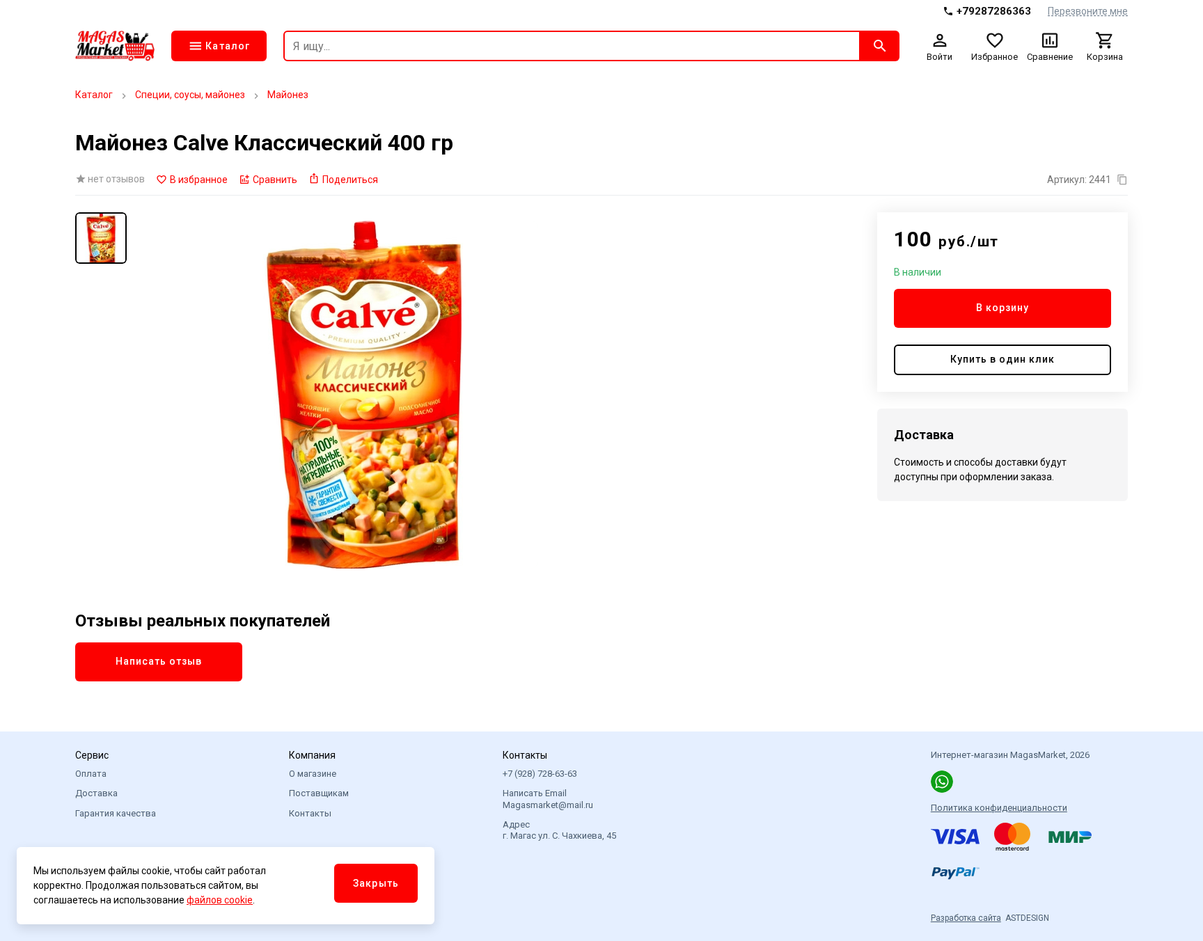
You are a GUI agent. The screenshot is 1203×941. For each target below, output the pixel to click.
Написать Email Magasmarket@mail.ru (548, 798)
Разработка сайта (966, 918)
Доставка (96, 793)
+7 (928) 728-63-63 (540, 773)
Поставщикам (319, 793)
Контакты (310, 813)
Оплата (91, 773)
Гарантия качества (115, 813)
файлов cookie (220, 900)
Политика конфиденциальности (999, 807)
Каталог (94, 94)
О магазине (312, 773)
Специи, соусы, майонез (190, 94)
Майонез (287, 94)
